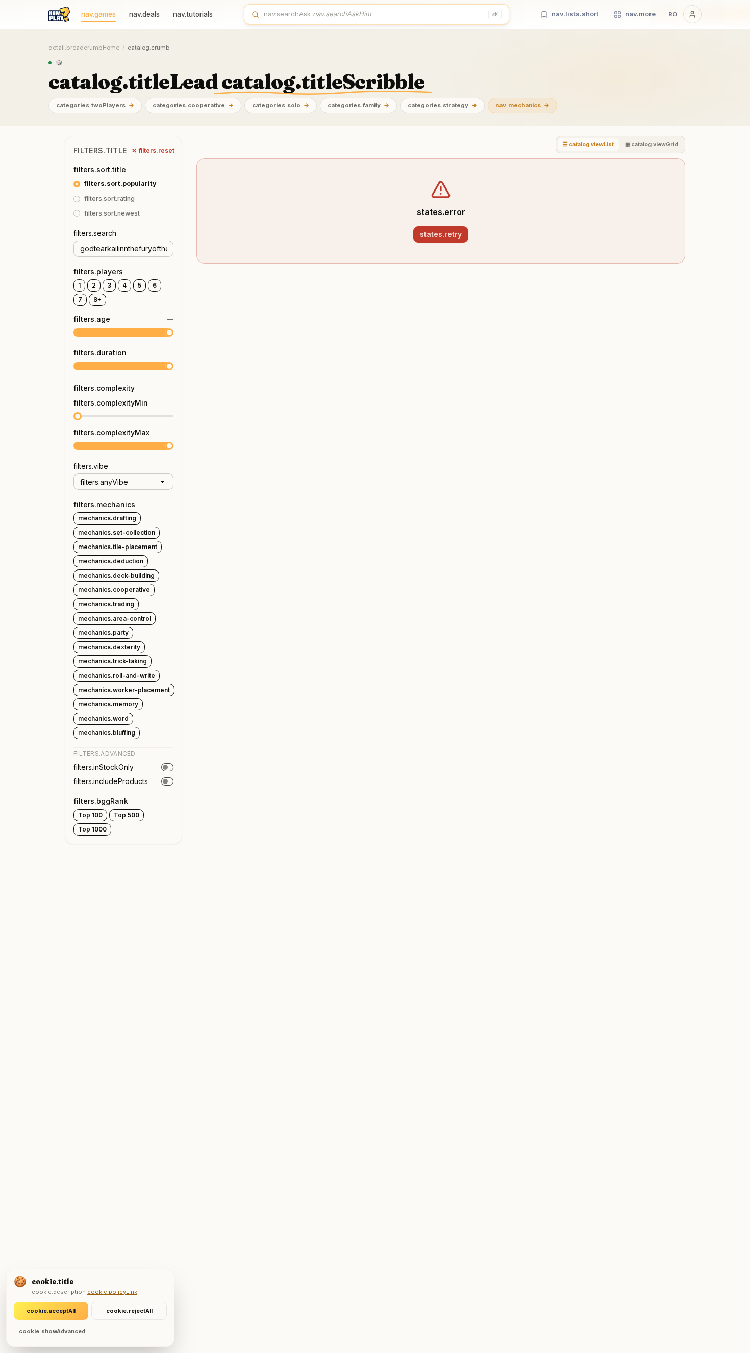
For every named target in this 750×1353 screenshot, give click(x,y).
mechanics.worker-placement (124, 690)
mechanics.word (103, 718)
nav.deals (144, 14)
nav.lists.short (575, 14)
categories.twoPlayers (95, 105)
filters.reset (153, 150)
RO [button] (672, 14)
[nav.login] (692, 14)
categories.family (358, 105)
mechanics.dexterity (109, 647)
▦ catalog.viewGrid (651, 144)
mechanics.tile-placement (117, 547)
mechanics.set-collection (116, 532)
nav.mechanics (522, 105)
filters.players (98, 271)
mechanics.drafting (107, 518)
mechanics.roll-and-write (116, 675)
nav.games (98, 14)
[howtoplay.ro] (59, 14)
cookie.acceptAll (51, 1310)
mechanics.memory (108, 704)
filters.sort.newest (112, 213)
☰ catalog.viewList (588, 144)
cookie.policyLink (112, 1291)
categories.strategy (442, 105)
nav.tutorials (193, 14)
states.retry (441, 234)
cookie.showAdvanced (52, 1331)
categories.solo (280, 105)
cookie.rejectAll (129, 1310)
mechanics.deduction (110, 561)
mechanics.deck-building (116, 575)
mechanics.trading (106, 604)
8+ (97, 299)
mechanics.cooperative (114, 590)
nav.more (640, 14)
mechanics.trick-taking (112, 661)
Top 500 (126, 815)
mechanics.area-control (114, 618)
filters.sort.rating (109, 198)
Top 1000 (92, 829)
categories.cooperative (193, 105)
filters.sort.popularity (120, 183)
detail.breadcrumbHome (83, 47)
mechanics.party (103, 632)
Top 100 (90, 815)
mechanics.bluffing (106, 733)
